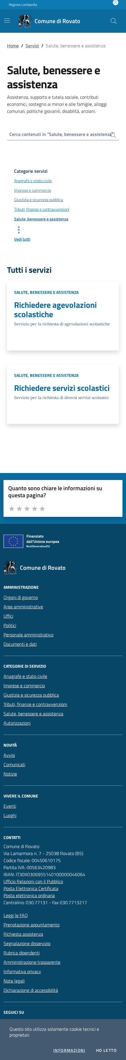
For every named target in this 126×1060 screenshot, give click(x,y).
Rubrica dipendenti (22, 952)
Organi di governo (21, 597)
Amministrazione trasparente (32, 962)
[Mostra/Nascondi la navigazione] (7, 20)
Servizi (32, 45)
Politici (10, 625)
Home (13, 45)
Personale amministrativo (28, 634)
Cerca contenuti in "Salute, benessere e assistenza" (61, 134)
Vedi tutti (22, 239)
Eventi (10, 805)
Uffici (8, 615)
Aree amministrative (23, 606)
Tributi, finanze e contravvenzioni (35, 704)
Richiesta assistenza (23, 934)
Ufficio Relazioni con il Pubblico (33, 881)
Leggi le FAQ (16, 915)
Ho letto (106, 1050)
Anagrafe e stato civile (25, 676)
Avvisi (9, 755)
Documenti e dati (20, 644)
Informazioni (69, 1050)
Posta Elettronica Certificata (31, 888)
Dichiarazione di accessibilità (31, 990)
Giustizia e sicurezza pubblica (31, 694)
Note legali (14, 980)
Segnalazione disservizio (27, 943)
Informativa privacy (22, 971)
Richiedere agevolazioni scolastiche (55, 309)
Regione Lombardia (23, 4)
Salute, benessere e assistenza (46, 292)
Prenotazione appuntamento (31, 924)
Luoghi (10, 815)
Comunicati (14, 764)
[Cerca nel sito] (113, 21)
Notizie (10, 773)
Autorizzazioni (17, 722)
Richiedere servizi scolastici (62, 388)
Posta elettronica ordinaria (29, 895)
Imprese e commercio (24, 685)
